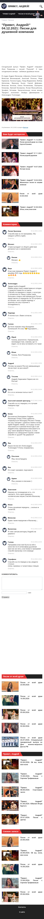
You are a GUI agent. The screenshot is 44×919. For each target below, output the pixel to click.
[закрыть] (37, 6)
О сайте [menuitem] (22, 912)
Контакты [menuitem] (22, 907)
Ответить (11, 238)
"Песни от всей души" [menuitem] (26, 14)
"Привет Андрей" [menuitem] (9, 14)
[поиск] (41, 6)
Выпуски (25, 127)
